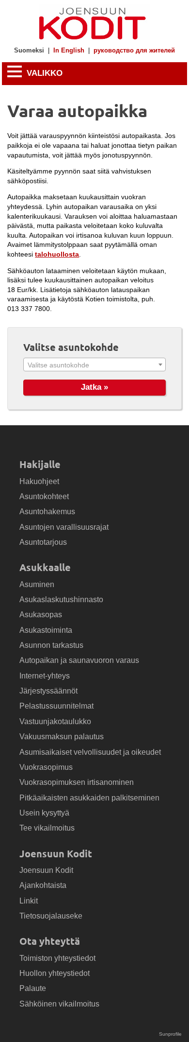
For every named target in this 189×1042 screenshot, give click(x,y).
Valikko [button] (43, 73)
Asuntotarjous (43, 542)
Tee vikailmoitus (47, 828)
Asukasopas (40, 614)
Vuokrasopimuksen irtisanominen (76, 782)
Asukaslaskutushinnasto (61, 599)
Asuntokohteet (44, 496)
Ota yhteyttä (49, 941)
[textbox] (94, 365)
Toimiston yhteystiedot (57, 958)
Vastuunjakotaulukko (55, 721)
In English (68, 51)
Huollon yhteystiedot (54, 973)
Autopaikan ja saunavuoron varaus (79, 660)
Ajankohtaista (42, 885)
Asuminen (36, 584)
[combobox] (94, 364)
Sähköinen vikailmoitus (59, 1004)
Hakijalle (40, 464)
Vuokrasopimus (46, 767)
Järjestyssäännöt (48, 691)
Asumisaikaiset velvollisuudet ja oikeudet (90, 752)
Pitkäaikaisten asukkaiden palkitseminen (89, 798)
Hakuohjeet (39, 481)
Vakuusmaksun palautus (61, 736)
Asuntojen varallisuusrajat (64, 527)
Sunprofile (170, 1034)
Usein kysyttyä (44, 813)
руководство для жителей (134, 51)
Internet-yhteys (44, 676)
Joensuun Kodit (55, 853)
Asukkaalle (45, 567)
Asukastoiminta (45, 630)
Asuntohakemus (47, 511)
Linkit (28, 901)
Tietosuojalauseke (50, 916)
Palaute (32, 988)
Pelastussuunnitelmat (56, 706)
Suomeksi (29, 51)
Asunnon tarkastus (51, 645)
